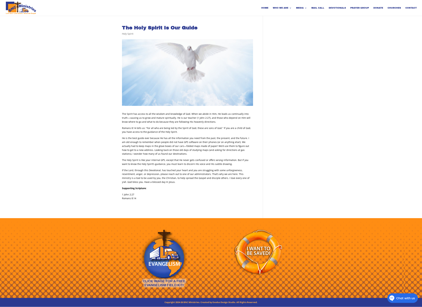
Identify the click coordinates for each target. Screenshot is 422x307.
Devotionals (337, 8)
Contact (411, 8)
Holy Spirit (127, 33)
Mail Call (317, 8)
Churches (394, 8)
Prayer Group (359, 8)
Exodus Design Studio (223, 302)
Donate (378, 8)
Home (264, 8)
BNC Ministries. (191, 302)
